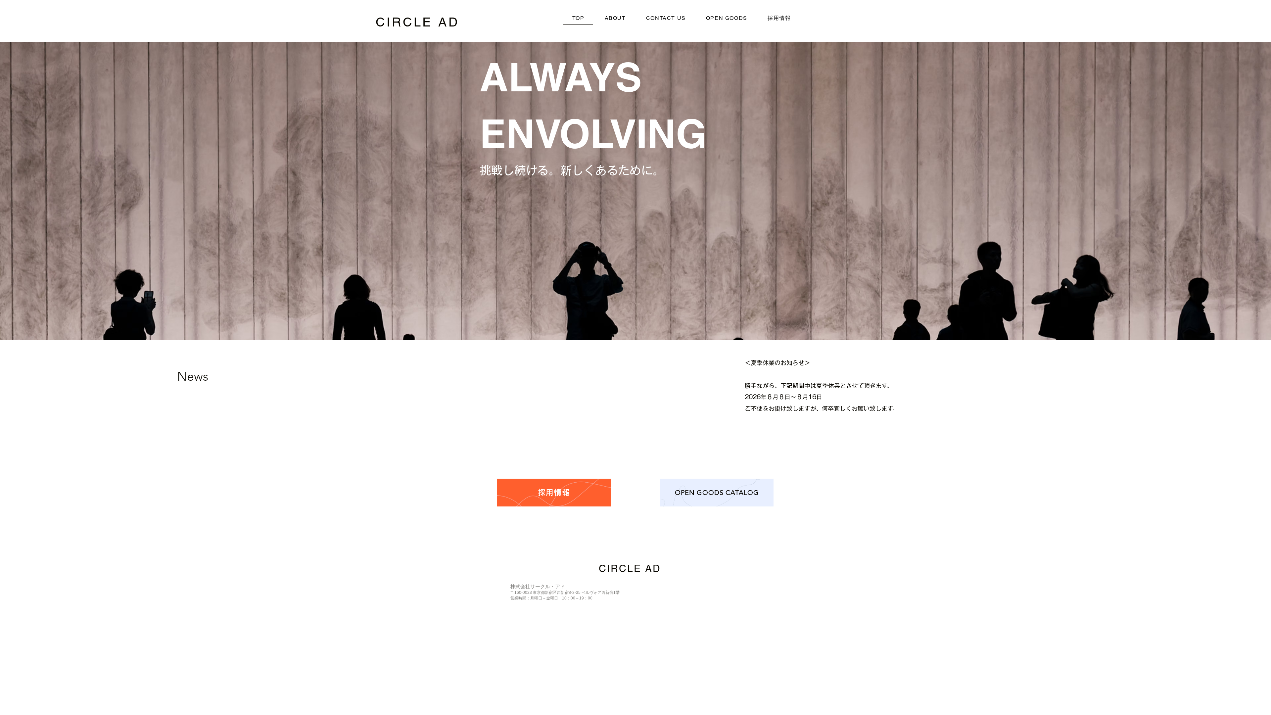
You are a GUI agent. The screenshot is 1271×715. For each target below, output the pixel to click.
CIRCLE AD (417, 22)
